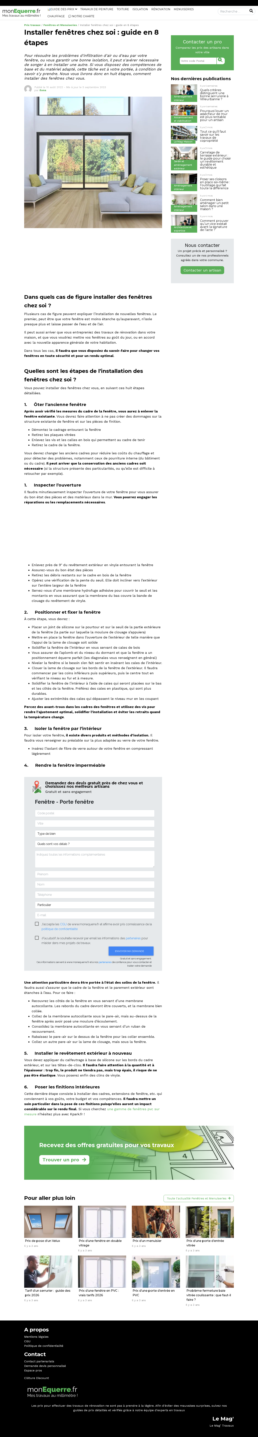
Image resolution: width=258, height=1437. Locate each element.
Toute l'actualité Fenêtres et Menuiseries (196, 1198)
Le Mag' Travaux (222, 1425)
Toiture (123, 9)
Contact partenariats (39, 1361)
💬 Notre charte (81, 16)
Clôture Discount (36, 1378)
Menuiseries (184, 9)
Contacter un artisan (202, 270)
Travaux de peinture (96, 9)
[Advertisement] (93, 257)
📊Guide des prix (60, 9)
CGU (27, 1341)
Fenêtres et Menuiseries (60, 25)
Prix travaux (32, 25)
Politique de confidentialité (43, 1346)
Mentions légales (36, 1336)
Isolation (140, 9)
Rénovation (160, 9)
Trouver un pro (60, 1159)
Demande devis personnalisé (45, 1366)
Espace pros (33, 1370)
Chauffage (56, 16)
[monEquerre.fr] (21, 12)
